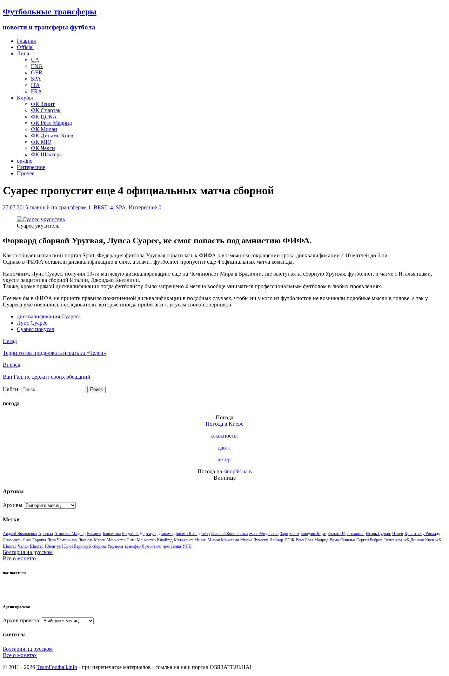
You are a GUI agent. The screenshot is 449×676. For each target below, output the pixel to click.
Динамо (166, 533)
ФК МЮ (41, 142)
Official (25, 47)
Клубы (25, 98)
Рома (334, 540)
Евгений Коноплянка (229, 533)
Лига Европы (34, 540)
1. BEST (97, 207)
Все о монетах (20, 558)
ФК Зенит (43, 104)
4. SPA (118, 207)
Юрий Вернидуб (76, 546)
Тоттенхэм (393, 540)
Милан (200, 540)
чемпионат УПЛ (177, 546)
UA (35, 60)
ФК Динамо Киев (52, 135)
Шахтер (36, 546)
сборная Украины (107, 546)
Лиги (23, 53)
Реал (300, 540)
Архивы (12, 505)
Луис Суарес (32, 323)
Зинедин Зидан (313, 533)
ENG (37, 66)
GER (36, 72)
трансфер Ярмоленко (143, 546)
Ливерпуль (12, 540)
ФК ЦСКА (44, 117)
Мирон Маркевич (223, 540)
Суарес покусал (35, 329)
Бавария (94, 533)
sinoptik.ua (235, 471)
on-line (24, 161)
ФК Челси (43, 148)
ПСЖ (289, 540)
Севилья (347, 540)
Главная (26, 41)
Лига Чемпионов (62, 540)
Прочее (25, 173)
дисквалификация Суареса (49, 316)
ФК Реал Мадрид (51, 123)
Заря (284, 533)
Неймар (276, 540)
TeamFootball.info (56, 667)
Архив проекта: (21, 620)
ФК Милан (44, 129)
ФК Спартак (46, 110)
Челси (23, 546)
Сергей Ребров (369, 540)
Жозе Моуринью (264, 533)
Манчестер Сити (121, 540)
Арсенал (45, 533)
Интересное (31, 167)
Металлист (183, 540)
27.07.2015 (15, 207)
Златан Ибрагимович (346, 533)
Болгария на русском (28, 552)
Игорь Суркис (378, 533)
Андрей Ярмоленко (20, 533)
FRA (36, 91)
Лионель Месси (91, 540)
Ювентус (53, 546)
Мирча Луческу (254, 540)
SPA (36, 79)
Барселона (112, 533)
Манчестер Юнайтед (155, 540)
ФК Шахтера (46, 154)
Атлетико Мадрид (70, 533)
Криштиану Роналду (422, 533)
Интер (397, 533)
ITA (35, 85)
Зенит (294, 533)
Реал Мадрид (316, 540)
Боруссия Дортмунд (140, 533)
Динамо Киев (185, 533)
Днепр (204, 533)
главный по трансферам (58, 207)
